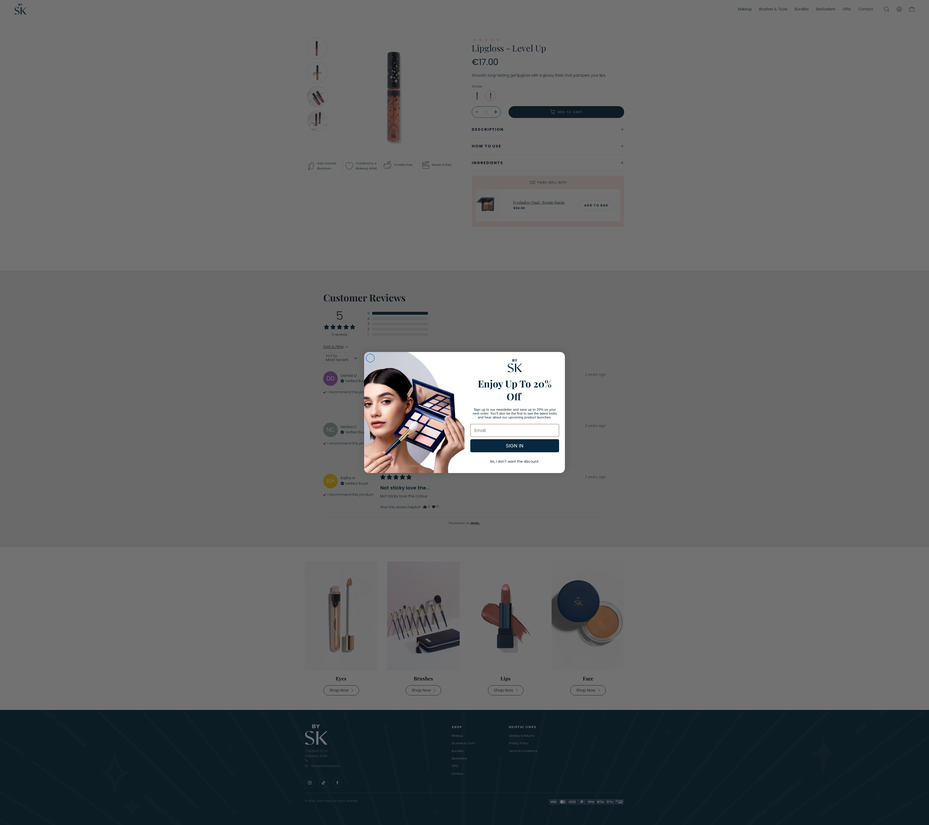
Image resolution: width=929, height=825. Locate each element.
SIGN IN (515, 445)
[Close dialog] (370, 358)
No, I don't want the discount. (514, 461)
